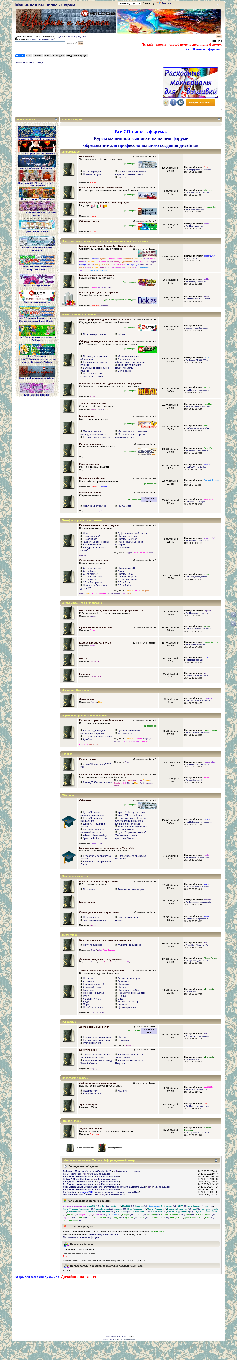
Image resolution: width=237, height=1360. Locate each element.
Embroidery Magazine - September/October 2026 (87, 1171)
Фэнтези (122, 1004)
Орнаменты (124, 981)
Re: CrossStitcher (72, 1174)
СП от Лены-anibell (127, 579)
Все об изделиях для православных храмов (92, 732)
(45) (158, 1212)
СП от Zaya (124, 582)
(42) (123, 1212)
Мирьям (149, 265)
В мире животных (92, 1093)
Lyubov (103, 259)
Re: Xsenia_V (191, 258)
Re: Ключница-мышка (195, 644)
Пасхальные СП (126, 568)
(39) (140, 1215)
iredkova (94, 511)
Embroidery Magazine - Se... (198, 945)
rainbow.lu (208, 190)
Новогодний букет (127, 539)
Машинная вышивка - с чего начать (101, 187)
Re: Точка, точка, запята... (197, 577)
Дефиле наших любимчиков (132, 533)
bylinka (207, 464)
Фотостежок (86, 699)
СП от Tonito (124, 585)
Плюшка (207, 819)
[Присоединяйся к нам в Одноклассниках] (166, 105)
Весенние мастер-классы (96, 437)
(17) (156, 1209)
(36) (93, 1212)
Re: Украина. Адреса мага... (198, 1133)
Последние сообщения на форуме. (81, 1237)
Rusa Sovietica (109, 950)
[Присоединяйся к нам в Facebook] (173, 105)
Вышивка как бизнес (92, 478)
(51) (173, 1215)
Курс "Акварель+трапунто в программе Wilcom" (131, 828)
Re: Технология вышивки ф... (198, 701)
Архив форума (88, 1104)
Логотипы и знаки (92, 998)
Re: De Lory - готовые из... (197, 281)
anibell (152, 259)
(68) (209, 1217)
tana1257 (83, 262)
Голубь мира (124, 506)
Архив (121, 571)
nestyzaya (147, 739)
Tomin (142, 265)
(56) (105, 1206)
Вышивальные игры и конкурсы (99, 525)
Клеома (93, 182)
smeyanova (94, 744)
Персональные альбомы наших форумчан (105, 774)
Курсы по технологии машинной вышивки (92, 831)
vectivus (207, 626)
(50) (120, 1209)
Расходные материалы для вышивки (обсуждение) (110, 383)
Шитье (83, 658)
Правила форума (92, 174)
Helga (141, 262)
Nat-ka (135, 267)
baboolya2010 (209, 256)
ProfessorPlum (210, 207)
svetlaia (146, 259)
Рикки (206, 296)
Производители (91, 917)
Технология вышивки (92, 403)
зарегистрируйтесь (77, 37)
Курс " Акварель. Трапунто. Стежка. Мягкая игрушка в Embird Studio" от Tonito (131, 821)
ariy (205, 673)
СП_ (206, 326)
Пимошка (138, 259)
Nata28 (91, 265)
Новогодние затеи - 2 (129, 536)
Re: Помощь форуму (195, 226)
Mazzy (97, 265)
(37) (199, 1212)
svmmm (88, 267)
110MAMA (208, 698)
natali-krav (94, 457)
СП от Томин (89, 571)
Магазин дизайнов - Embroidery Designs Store (107, 246)
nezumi (207, 387)
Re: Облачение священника (198, 732)
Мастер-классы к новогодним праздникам (93, 433)
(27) (194, 1217)
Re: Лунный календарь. (196, 502)
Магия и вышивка (90, 492)
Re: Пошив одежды (194, 660)
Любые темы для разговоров (97, 1082)
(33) (182, 1206)
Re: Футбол (191, 991)
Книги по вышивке (92, 945)
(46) (116, 1206)
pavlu (147, 262)
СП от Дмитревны (92, 582)
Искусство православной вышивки (101, 720)
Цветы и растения (127, 1007)
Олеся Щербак (210, 730)
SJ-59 (206, 358)
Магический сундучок (94, 506)
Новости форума (92, 171)
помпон (93, 925)
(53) (103, 1209)
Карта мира (89, 990)
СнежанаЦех (144, 267)
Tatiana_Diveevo (211, 642)
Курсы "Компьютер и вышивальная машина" (92, 813)
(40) (196, 1209)
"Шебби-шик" (124, 547)
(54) (159, 1217)
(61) (169, 1206)
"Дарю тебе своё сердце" (96, 542)
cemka (101, 267)
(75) (72, 1215)
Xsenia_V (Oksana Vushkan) (97, 782)
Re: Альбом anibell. (194, 780)
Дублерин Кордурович (99, 270)
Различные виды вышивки (97, 1037)
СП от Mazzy (90, 579)
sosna (81, 267)
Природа (122, 987)
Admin (206, 167)
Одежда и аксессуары (129, 978)
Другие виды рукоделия (94, 1026)
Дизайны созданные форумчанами (100, 959)
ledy (102, 1012)
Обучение (85, 800)
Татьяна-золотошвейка (131, 741)
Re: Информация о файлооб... (199, 169)
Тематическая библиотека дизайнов (101, 970)
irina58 (110, 262)
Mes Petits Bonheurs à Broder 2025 (80, 1195)
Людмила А (157, 1231)
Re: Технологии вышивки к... (198, 886)
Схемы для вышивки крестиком (99, 912)
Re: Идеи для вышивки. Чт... (198, 450)
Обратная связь (89, 221)
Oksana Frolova (210, 958)
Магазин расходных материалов (99, 292)
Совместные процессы (93, 560)
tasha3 (206, 425)
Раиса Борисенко (118, 265)
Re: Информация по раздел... (199, 822)
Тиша (100, 962)
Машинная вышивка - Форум (45, 5)
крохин (95, 267)
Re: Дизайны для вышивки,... (198, 960)
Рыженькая (95, 305)
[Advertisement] (88, 91)
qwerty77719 (209, 538)
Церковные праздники (129, 730)
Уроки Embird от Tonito (95, 838)
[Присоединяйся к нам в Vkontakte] (180, 105)
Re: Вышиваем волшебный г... (199, 902)
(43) (76, 1212)
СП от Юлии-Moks (92, 576)
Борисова (94, 630)
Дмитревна (127, 262)
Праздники (123, 984)
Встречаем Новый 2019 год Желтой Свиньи (96, 1062)
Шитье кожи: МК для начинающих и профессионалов (112, 610)
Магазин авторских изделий (96, 274)
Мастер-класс (87, 416)
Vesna (206, 884)
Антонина (137, 780)
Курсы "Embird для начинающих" (91, 819)
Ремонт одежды (89, 464)
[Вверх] (233, 615)
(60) (141, 1212)
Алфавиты (88, 981)
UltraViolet (95, 259)
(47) (93, 1206)
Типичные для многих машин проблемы (128, 366)
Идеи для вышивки (91, 444)
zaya (129, 267)
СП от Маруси (90, 574)
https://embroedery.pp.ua (116, 1336)
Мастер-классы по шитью (95, 642)
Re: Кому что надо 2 (195, 1059)
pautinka (207, 900)
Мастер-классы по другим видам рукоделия (130, 435)
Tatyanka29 (84, 270)
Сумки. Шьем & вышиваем (95, 627)
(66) (85, 1215)
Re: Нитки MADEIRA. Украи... (198, 299)
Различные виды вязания (96, 1040)
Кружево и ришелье (93, 993)
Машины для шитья (128, 356)
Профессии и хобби (128, 990)
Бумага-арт (124, 1040)
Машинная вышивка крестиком (98, 881)
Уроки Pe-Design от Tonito (131, 812)
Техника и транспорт (128, 1001)
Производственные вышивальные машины (92, 375)
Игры (85, 533)
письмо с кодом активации (41, 39)
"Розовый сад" (90, 539)
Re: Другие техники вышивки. (78, 1176)
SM (97, 262)
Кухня (86, 995)
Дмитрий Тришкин (211, 480)
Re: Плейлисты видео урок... (198, 857)
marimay (91, 262)
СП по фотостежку (93, 568)
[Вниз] (233, 624)
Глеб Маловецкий (211, 404)
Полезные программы (94, 334)
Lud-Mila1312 (95, 661)
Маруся (153, 262)
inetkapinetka (209, 762)
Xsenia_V (117, 262)
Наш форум (86, 156)
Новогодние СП (126, 574)
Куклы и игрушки (92, 1043)
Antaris (207, 574)
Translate (166, 3)
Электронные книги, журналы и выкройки (105, 939)
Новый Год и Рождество (95, 1007)
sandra (207, 224)
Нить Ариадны (133, 265)
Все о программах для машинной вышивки (105, 319)
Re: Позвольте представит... (198, 613)
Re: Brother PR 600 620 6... (197, 360)
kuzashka (111, 259)
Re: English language (195, 209)
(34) (128, 1206)
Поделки (122, 1037)
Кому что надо (88, 1049)
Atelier (206, 916)
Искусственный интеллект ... (198, 328)
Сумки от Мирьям (127, 576)
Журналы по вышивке (129, 945)
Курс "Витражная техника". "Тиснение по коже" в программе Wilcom (130, 835)
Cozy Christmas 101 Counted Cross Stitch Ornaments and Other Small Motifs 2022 (104, 1187)
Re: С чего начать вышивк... (198, 193)
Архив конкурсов (92, 544)
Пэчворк (84, 673)
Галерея (122, 177)
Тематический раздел (94, 920)
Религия (122, 995)
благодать (105, 265)
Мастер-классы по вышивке (132, 431)
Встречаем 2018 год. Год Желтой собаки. (129, 1056)
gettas (101, 511)
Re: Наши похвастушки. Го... (198, 764)
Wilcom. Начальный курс (96, 835)
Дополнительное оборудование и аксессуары (130, 360)
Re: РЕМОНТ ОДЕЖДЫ (196, 467)
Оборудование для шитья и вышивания (104, 341)
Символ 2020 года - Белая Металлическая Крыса (95, 1056)
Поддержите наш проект (200, 102)
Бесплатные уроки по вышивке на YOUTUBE (106, 847)
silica (100, 950)
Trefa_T (94, 950)
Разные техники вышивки (131, 993)
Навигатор (88, 978)
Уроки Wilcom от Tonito (130, 815)
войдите (59, 37)
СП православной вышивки (97, 736)
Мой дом (122, 1090)
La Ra (135, 262)
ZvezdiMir (208, 448)
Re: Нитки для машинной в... (198, 390)
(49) (195, 1206)
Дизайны (87, 739)
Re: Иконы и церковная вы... (198, 919)
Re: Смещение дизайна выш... (199, 406)
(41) (208, 1206)
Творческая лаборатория (131, 889)
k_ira (206, 657)
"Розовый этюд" (91, 536)
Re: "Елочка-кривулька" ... (197, 428)
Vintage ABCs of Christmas (76, 1179)
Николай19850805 (118, 267)
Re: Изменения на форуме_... (199, 1106)
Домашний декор (92, 987)
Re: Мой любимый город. (197, 1089)
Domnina (102, 262)
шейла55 (125, 962)
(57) (128, 1215)
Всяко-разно (124, 371)
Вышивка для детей (93, 984)
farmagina (83, 265)
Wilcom (121, 334)
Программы (89, 889)
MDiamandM (209, 989)
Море (86, 1004)
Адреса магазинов (90, 1128)
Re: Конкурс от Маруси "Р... (198, 540)
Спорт (121, 998)
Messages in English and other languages (104, 202)
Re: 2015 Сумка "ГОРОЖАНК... (199, 629)
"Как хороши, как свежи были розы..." (129, 543)
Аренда (189, 482)
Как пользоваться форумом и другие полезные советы (131, 173)
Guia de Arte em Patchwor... (197, 675)
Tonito (107, 267)
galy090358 (208, 499)
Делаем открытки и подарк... (198, 1036)
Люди (86, 1001)
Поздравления (90, 1090)
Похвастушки (87, 759)
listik (124, 783)
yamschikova (128, 259)
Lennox (119, 259)
